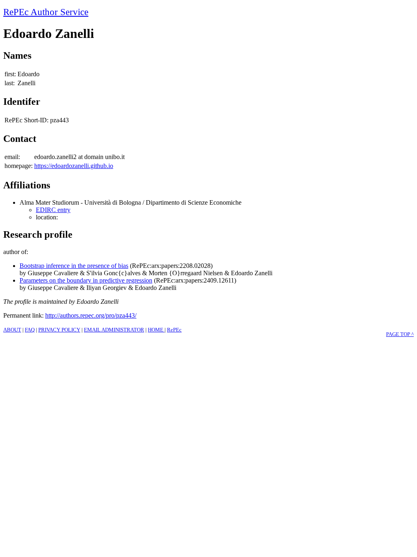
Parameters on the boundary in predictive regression (86, 280)
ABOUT (12, 330)
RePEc (174, 330)
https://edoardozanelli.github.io (73, 165)
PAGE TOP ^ (400, 334)
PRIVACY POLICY (59, 330)
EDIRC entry (53, 209)
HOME (156, 330)
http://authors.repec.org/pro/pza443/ (90, 315)
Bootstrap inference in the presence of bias (74, 265)
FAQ (30, 330)
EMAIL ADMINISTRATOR (114, 330)
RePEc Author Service (45, 12)
